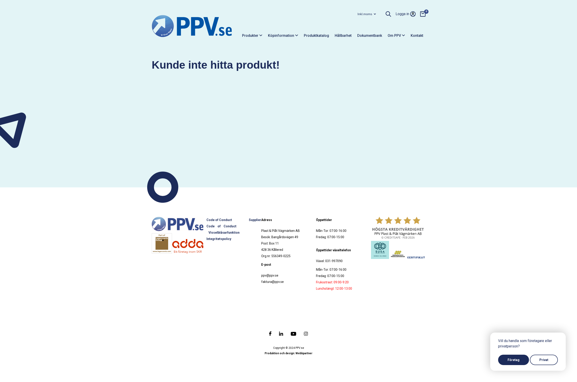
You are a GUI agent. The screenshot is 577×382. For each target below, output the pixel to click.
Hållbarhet (343, 35)
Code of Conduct (219, 220)
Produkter (250, 35)
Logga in (402, 14)
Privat (543, 360)
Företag (514, 360)
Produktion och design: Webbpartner (288, 353)
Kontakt (417, 35)
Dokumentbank (369, 35)
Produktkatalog (316, 35)
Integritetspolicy (218, 239)
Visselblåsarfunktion (224, 232)
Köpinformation (281, 35)
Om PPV (395, 35)
